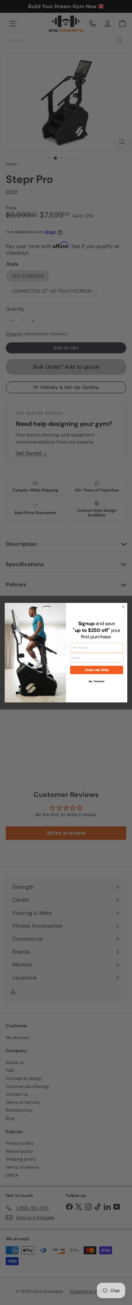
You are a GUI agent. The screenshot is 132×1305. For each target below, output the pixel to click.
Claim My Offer (97, 670)
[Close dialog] (123, 606)
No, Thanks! (97, 681)
